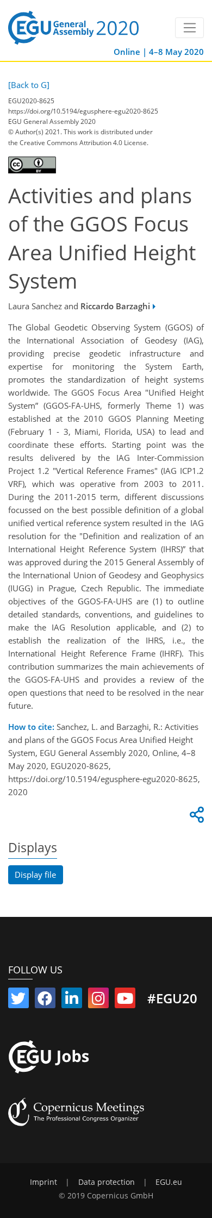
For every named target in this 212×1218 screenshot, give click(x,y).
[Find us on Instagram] (98, 1000)
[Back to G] (28, 84)
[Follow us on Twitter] (18, 1000)
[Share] (195, 817)
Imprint (43, 1182)
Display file (35, 874)
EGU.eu (168, 1182)
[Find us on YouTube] (125, 1000)
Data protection (106, 1182)
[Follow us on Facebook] (45, 1000)
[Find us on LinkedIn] (71, 1000)
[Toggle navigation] (189, 27)
